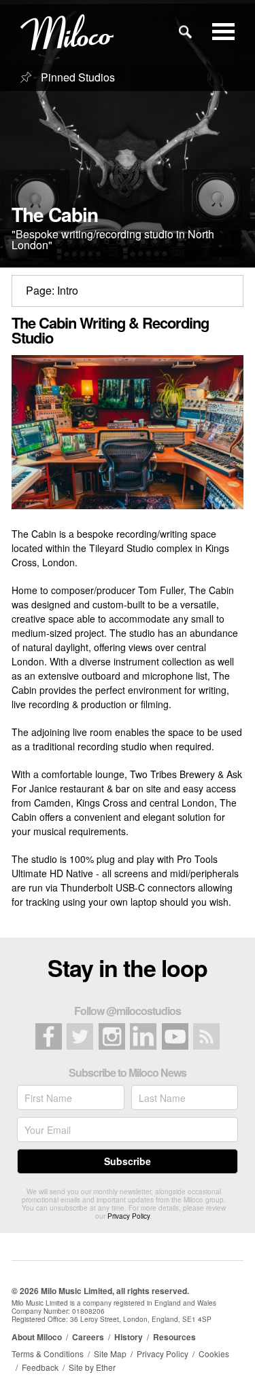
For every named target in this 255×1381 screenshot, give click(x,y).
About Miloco (37, 1337)
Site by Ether (92, 1367)
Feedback (40, 1367)
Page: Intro (52, 290)
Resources (174, 1337)
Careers (88, 1337)
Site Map (110, 1353)
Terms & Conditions (48, 1353)
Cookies (214, 1353)
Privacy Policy (128, 1216)
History (128, 1337)
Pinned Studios (76, 77)
